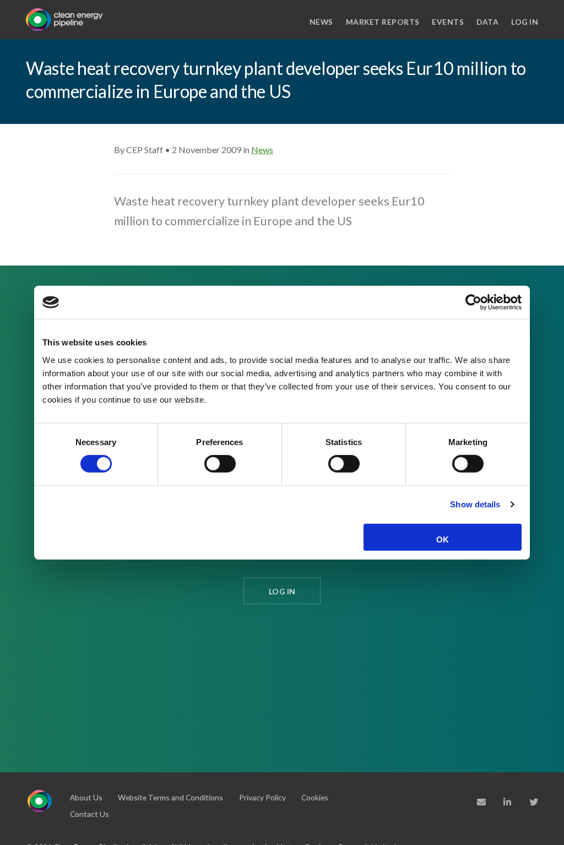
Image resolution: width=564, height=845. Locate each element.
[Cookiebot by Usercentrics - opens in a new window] (473, 302)
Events (448, 21)
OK (442, 539)
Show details (475, 504)
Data (487, 21)
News (321, 21)
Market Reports (383, 21)
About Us (86, 797)
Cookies (314, 797)
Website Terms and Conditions (170, 797)
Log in (524, 21)
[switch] (220, 464)
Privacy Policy (262, 797)
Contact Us (89, 814)
